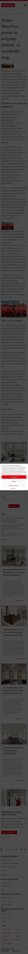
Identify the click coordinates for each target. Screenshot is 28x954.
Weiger (14, 481)
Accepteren (14, 477)
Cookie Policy (13, 488)
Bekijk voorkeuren (14, 485)
